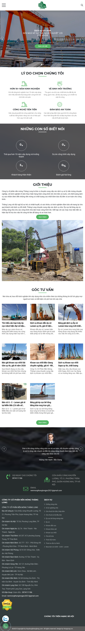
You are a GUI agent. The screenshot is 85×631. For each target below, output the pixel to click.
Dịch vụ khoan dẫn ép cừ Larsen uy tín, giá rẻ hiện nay (40, 324)
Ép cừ (48, 522)
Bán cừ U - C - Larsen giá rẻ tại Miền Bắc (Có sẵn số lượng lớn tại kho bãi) (13, 404)
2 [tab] (43, 64)
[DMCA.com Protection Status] (7, 605)
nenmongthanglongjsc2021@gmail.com (46, 490)
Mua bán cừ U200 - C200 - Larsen (57, 547)
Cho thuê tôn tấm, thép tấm (55, 511)
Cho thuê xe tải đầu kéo (54, 515)
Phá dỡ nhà (50, 536)
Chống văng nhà (51, 504)
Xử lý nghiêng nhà (52, 508)
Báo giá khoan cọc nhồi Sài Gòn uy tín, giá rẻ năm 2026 (14, 364)
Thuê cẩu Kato (51, 540)
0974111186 (17, 478)
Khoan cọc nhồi (51, 533)
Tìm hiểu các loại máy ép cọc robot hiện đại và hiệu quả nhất (13, 324)
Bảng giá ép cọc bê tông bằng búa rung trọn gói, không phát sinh (40, 404)
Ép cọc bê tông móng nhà (54, 518)
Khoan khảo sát (51, 529)
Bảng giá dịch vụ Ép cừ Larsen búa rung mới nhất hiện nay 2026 (69, 324)
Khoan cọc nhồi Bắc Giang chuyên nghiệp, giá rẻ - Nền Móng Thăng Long (42, 364)
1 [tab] (41, 64)
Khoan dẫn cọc (51, 525)
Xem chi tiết (42, 46)
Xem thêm (42, 423)
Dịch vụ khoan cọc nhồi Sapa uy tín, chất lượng (68, 364)
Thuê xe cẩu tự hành (53, 543)
